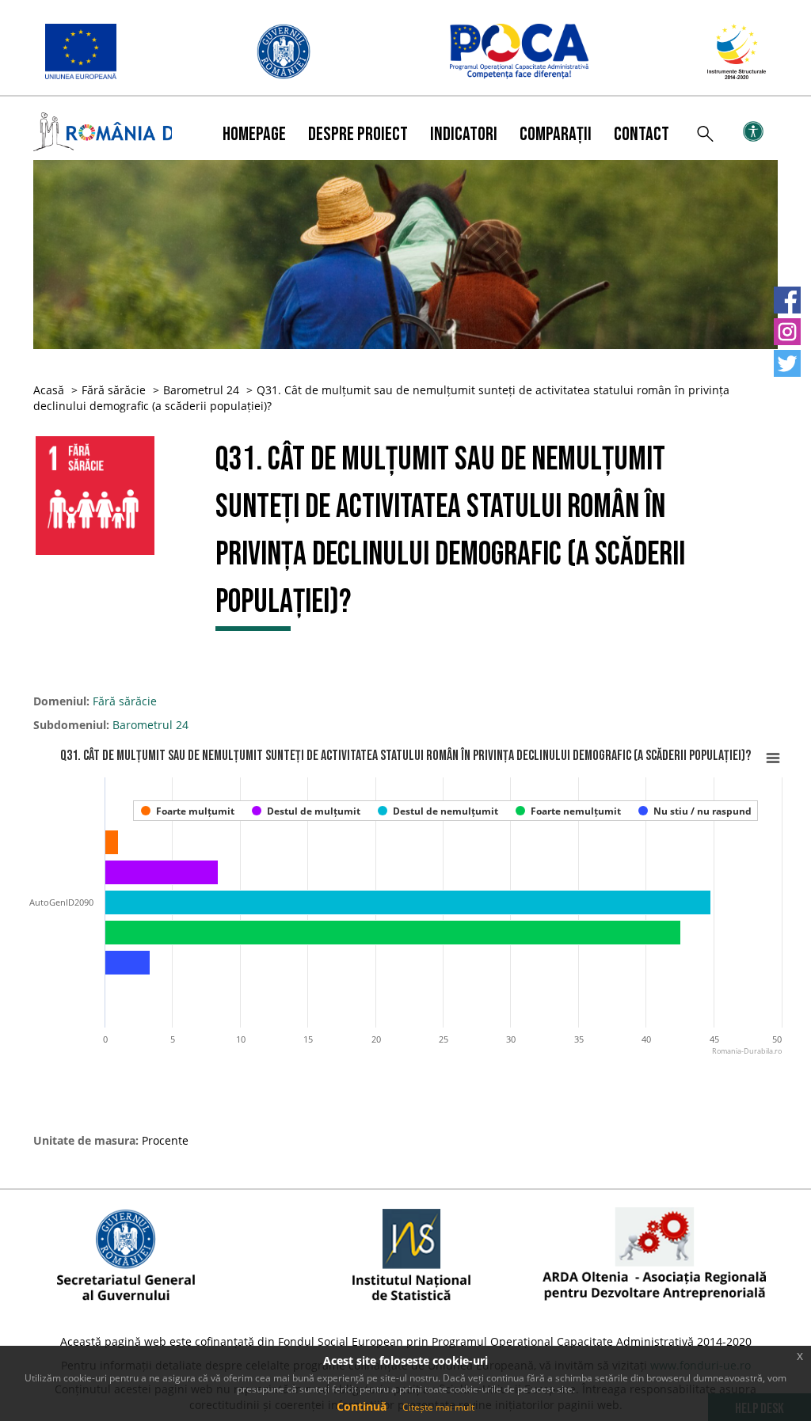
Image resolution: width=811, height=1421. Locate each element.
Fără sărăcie (114, 389)
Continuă (361, 1406)
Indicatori (463, 134)
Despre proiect (358, 134)
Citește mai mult (438, 1407)
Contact (641, 134)
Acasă (48, 389)
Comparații (556, 134)
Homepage (254, 134)
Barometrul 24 (201, 389)
